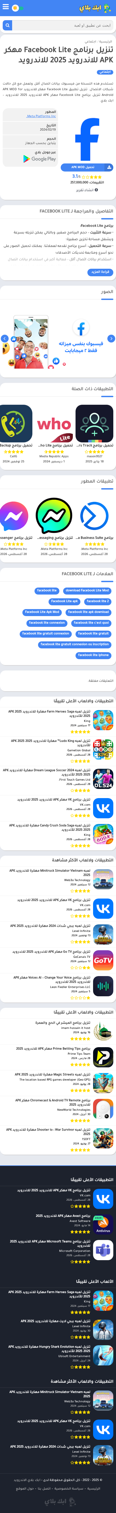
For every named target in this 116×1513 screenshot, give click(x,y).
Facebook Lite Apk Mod (42, 612)
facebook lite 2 (98, 601)
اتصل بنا (44, 1489)
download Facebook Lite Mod (87, 591)
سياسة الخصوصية (68, 1489)
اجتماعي (90, 42)
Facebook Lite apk (64, 601)
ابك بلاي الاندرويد (27, 1480)
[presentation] (111, 338)
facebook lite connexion (47, 623)
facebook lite (47, 591)
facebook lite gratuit (93, 634)
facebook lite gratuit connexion (45, 634)
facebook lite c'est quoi (91, 623)
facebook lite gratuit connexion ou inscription (75, 645)
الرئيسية (105, 42)
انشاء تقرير (85, 191)
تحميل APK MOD (82, 167)
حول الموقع (25, 1489)
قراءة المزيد (100, 272)
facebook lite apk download (88, 612)
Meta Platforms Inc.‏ (41, 116)
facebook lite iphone (93, 655)
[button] (7, 25)
